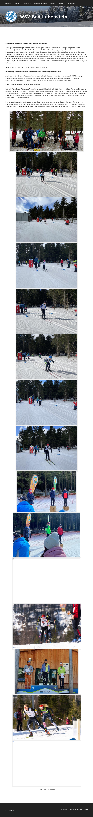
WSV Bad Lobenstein (44, 17)
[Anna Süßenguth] (46, 220)
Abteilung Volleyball (40, 3)
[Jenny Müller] (46, 311)
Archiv (61, 3)
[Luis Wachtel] (46, 174)
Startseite (8, 3)
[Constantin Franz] (46, 357)
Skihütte (52, 3)
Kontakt (86, 809)
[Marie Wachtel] (46, 265)
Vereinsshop (71, 3)
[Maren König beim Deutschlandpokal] (47, 580)
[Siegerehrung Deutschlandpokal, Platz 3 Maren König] (46, 672)
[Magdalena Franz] (46, 448)
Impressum (64, 809)
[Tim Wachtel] (46, 402)
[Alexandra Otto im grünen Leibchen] (47, 717)
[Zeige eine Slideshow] (46, 789)
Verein (17, 3)
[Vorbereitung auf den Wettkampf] (46, 131)
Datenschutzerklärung (75, 809)
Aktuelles (26, 3)
